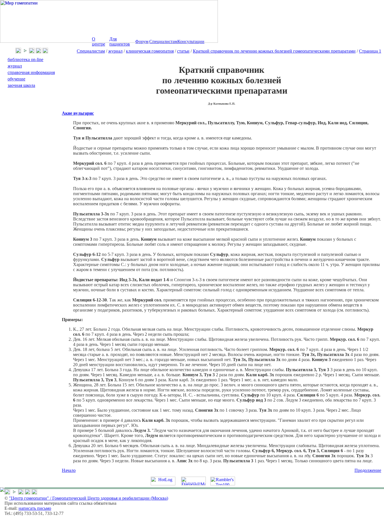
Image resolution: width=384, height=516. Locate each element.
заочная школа (21, 85)
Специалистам (91, 51)
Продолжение (367, 470)
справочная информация (31, 72)
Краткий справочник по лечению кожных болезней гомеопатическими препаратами (274, 51)
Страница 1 (370, 51)
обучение (16, 78)
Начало (69, 470)
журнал (115, 51)
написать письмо (35, 508)
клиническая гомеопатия (150, 51)
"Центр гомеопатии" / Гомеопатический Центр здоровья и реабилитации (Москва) (88, 498)
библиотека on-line (25, 59)
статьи (183, 51)
